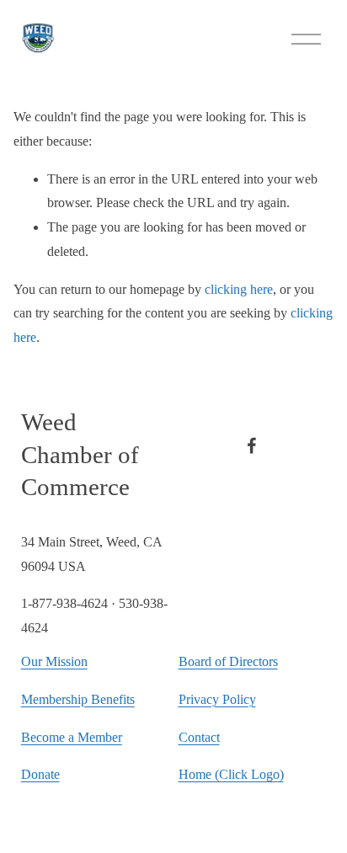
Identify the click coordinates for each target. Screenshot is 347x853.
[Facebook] (251, 445)
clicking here (239, 289)
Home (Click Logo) (231, 774)
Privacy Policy (217, 699)
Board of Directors (228, 661)
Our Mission (54, 661)
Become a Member (71, 737)
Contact (199, 737)
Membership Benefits (78, 699)
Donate (40, 774)
